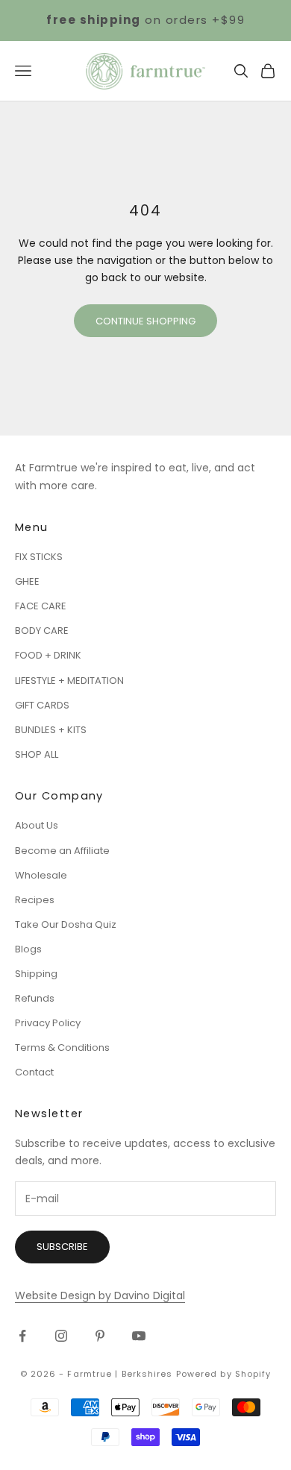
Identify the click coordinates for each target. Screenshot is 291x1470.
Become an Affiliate (62, 851)
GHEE (27, 581)
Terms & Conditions (62, 1047)
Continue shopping (145, 321)
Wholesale (41, 875)
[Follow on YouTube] (138, 1335)
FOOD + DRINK (48, 655)
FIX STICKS (39, 557)
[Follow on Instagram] (61, 1335)
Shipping (36, 974)
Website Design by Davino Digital (100, 1295)
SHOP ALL (36, 754)
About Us (36, 825)
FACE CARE (40, 606)
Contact (34, 1072)
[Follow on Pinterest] (100, 1335)
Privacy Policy (48, 1023)
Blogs (28, 949)
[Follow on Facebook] (22, 1335)
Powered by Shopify (224, 1374)
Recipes (34, 900)
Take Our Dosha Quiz (65, 924)
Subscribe (62, 1247)
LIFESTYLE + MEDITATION (69, 680)
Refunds (34, 998)
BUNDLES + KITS (51, 730)
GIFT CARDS (42, 705)
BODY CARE (42, 631)
